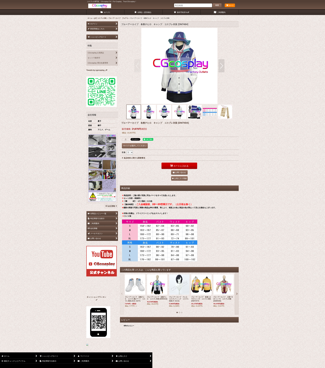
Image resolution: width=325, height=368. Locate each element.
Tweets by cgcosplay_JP (96, 70)
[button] (137, 65)
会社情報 (111, 206)
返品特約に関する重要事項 (134, 158)
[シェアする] (125, 139)
